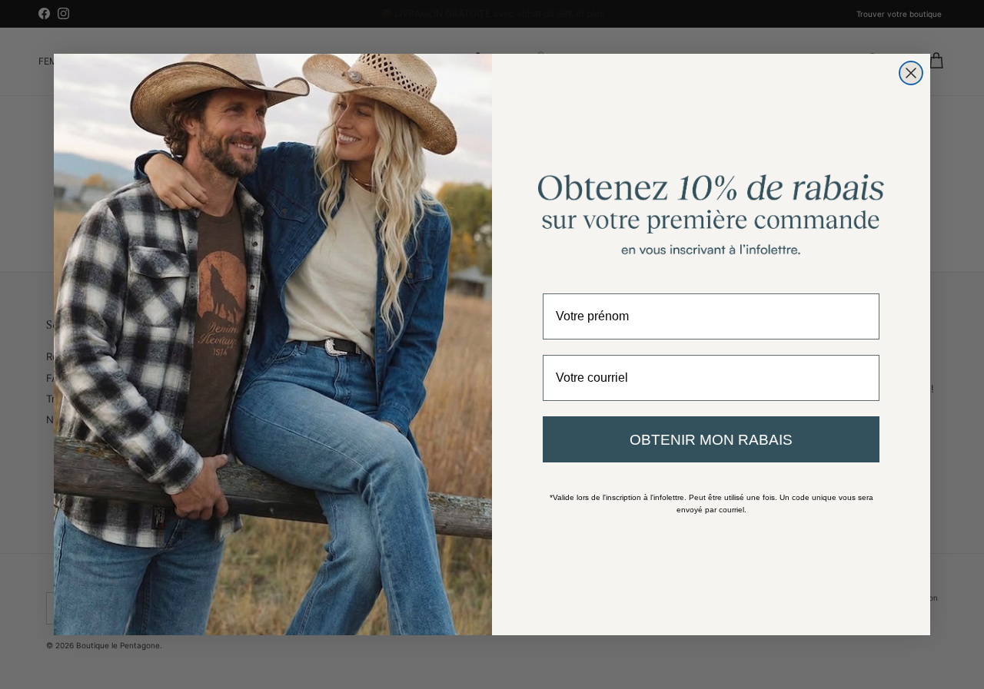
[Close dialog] (910, 72)
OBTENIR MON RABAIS (711, 440)
